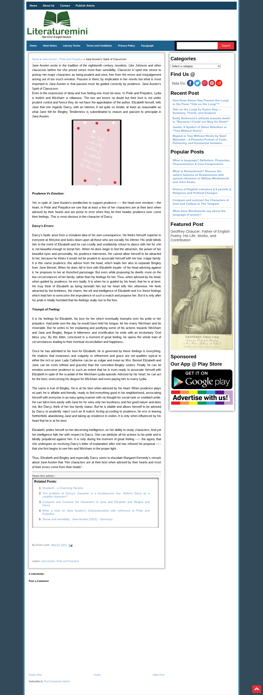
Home (33, 5)
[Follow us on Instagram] (204, 85)
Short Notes (50, 45)
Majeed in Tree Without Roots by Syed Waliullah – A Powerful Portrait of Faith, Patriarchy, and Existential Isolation (200, 139)
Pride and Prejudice (71, 59)
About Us (48, 5)
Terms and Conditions (99, 45)
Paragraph (147, 45)
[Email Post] (70, 545)
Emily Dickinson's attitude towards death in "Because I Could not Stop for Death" (201, 120)
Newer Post (35, 674)
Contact (65, 5)
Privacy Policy (126, 45)
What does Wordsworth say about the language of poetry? (199, 212)
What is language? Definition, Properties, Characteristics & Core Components (201, 162)
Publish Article (85, 5)
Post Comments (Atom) (57, 681)
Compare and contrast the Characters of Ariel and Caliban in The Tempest (201, 201)
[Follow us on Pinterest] (212, 85)
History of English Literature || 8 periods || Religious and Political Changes (202, 191)
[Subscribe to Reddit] (219, 85)
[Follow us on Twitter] (197, 85)
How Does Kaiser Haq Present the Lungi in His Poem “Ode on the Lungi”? (201, 102)
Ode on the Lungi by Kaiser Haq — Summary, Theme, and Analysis (197, 111)
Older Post (158, 674)
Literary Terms (71, 45)
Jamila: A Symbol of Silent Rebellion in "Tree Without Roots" (200, 128)
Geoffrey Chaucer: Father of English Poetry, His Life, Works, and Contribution (200, 235)
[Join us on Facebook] (190, 85)
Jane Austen (49, 59)
